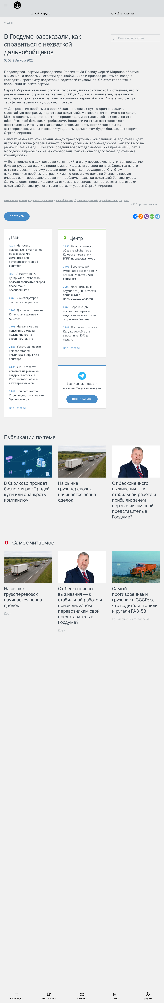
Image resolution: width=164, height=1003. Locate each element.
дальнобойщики (63, 200)
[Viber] (146, 216)
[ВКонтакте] (135, 216)
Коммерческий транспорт (130, 619)
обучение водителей (86, 200)
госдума (124, 200)
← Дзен (9, 22)
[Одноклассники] (140, 216)
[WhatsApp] (152, 216)
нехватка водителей (15, 200)
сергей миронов (108, 200)
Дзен (7, 613)
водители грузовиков (40, 200)
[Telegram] (157, 216)
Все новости (17, 407)
